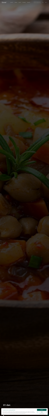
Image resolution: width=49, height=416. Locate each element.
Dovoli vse (41, 409)
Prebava (16, 2)
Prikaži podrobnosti (42, 413)
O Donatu (11, 2)
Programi (24, 2)
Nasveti (20, 2)
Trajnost (28, 2)
